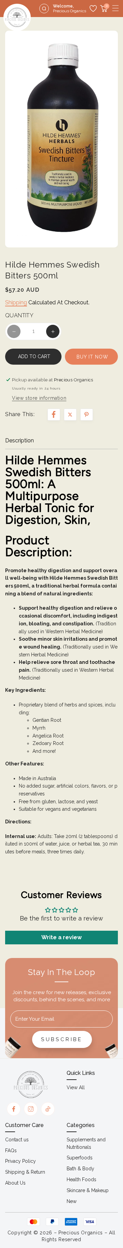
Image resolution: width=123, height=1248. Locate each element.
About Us (15, 1183)
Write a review (61, 937)
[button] (115, 8)
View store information (39, 398)
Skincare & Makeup (88, 1190)
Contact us (17, 1139)
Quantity (19, 315)
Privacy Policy (20, 1161)
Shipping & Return (25, 1172)
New (72, 1201)
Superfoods (80, 1157)
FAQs (11, 1150)
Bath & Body (80, 1168)
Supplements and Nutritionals (86, 1143)
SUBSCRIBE (62, 1039)
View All (76, 1087)
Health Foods (81, 1179)
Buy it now (92, 357)
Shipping (16, 302)
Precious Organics (80, 1232)
